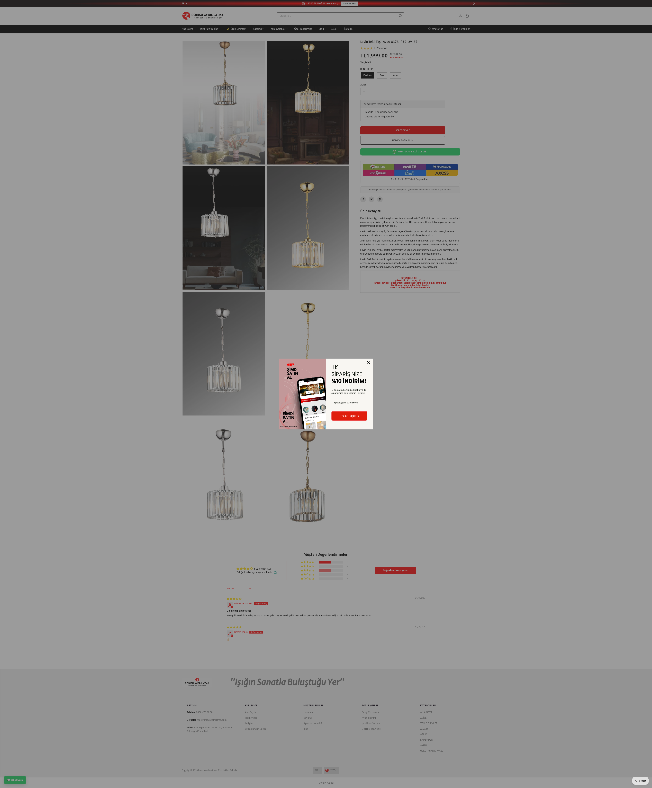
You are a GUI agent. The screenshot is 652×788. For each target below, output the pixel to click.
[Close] (369, 363)
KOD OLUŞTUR (349, 416)
